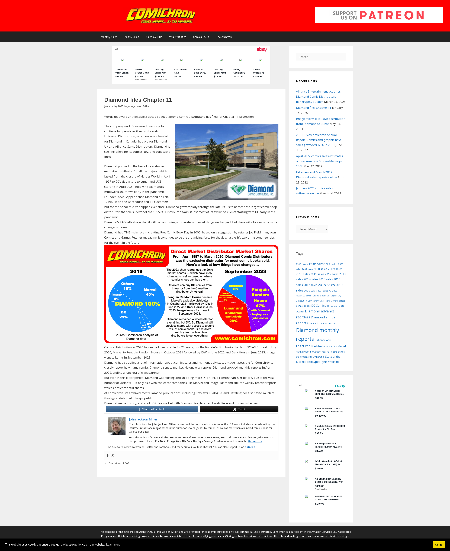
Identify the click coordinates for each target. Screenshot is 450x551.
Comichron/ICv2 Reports (319, 301)
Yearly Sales (131, 37)
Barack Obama (312, 295)
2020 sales (310, 290)
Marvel (342, 346)
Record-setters (338, 351)
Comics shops (303, 305)
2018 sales (326, 284)
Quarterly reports (320, 351)
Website (333, 362)
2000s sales (331, 264)
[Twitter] (112, 455)
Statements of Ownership (310, 356)
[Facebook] (107, 455)
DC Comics (318, 305)
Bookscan (325, 295)
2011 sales (317, 274)
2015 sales (326, 279)
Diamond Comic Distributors (323, 323)
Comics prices (338, 300)
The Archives (224, 37)
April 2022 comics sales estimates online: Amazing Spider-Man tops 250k (319, 161)
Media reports (303, 351)
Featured (303, 346)
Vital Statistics (177, 37)
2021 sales (322, 290)
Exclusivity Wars (323, 339)
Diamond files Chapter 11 (313, 108)
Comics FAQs (201, 37)
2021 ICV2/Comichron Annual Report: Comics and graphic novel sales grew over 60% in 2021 (319, 140)
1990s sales (316, 264)
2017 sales (310, 285)
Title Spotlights (316, 362)
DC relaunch (332, 306)
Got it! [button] (439, 544)
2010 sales (303, 274)
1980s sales (302, 264)
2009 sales (335, 269)
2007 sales (307, 269)
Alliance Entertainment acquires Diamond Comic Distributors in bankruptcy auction (318, 96)
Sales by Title (154, 37)
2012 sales (332, 274)
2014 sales (311, 279)
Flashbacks (318, 346)
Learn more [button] (113, 544)
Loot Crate (331, 346)
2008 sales (320, 269)
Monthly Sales (109, 37)
